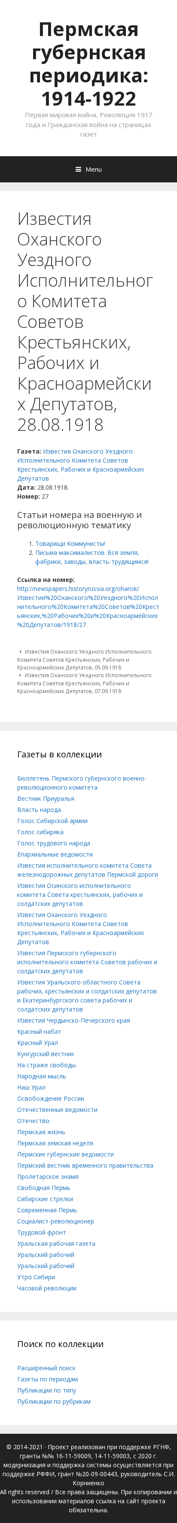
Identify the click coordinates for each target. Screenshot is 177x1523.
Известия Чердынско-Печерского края (73, 1020)
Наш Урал (31, 1087)
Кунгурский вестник (45, 1054)
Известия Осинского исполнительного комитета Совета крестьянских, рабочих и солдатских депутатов (80, 894)
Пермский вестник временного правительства (85, 1165)
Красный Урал (37, 1043)
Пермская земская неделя (55, 1143)
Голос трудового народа (53, 843)
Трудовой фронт (41, 1232)
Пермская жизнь (41, 1132)
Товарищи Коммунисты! (70, 543)
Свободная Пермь (43, 1188)
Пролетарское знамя (48, 1176)
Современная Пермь (47, 1210)
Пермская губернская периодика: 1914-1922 (89, 63)
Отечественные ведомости (57, 1109)
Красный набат (39, 1031)
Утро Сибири (36, 1277)
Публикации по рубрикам (54, 1401)
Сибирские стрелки (45, 1199)
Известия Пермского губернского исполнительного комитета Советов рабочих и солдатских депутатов (87, 962)
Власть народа (39, 809)
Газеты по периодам (47, 1379)
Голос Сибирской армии (52, 821)
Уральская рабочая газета (56, 1243)
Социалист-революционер (55, 1221)
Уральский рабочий (45, 1254)
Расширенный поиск (46, 1368)
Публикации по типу (46, 1390)
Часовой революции (46, 1288)
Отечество (33, 1121)
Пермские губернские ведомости (65, 1154)
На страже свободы (46, 1065)
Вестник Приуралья (45, 798)
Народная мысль (41, 1076)
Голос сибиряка (40, 832)
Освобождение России (50, 1098)
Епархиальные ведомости (55, 854)
